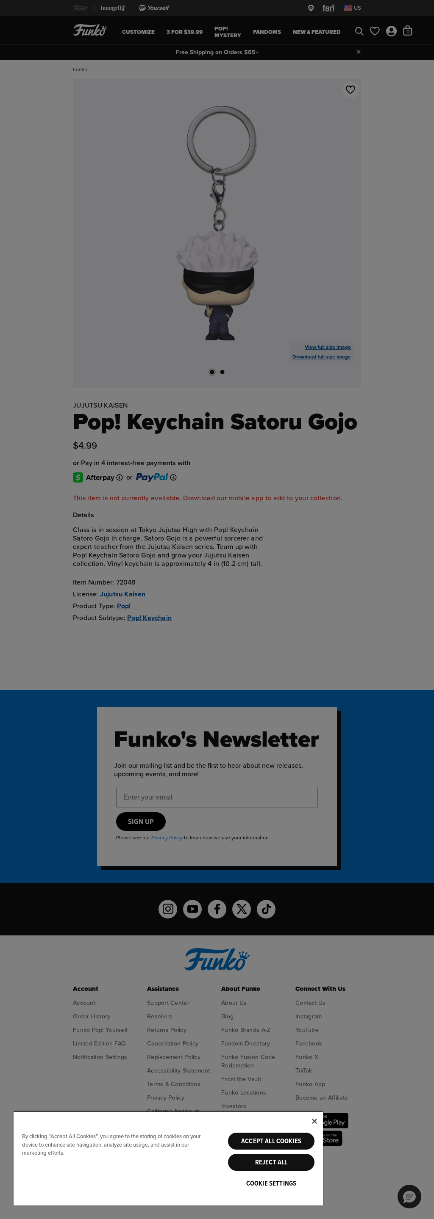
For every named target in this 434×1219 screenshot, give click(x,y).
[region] (168, 1158)
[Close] (314, 1121)
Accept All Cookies (271, 1141)
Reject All (271, 1162)
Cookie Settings (271, 1183)
